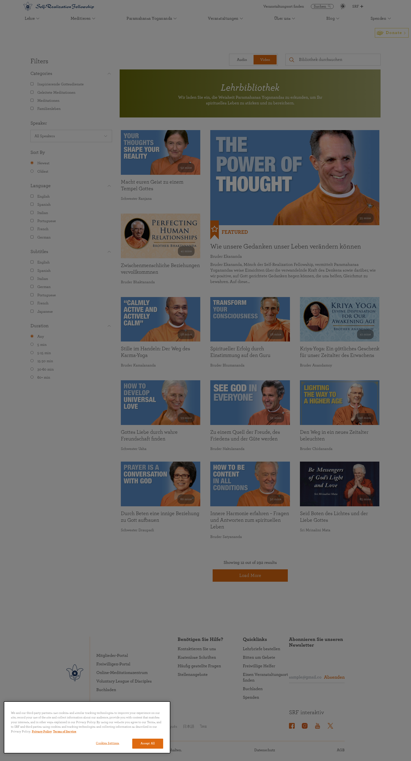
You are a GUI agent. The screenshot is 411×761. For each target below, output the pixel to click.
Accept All (148, 743)
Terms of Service (64, 731)
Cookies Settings (107, 743)
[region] (87, 727)
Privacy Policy (42, 731)
